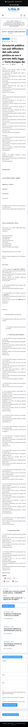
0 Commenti (15, 41)
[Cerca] (21, 15)
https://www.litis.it (6, 572)
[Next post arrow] (24, 598)
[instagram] (16, 5)
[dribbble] (14, 5)
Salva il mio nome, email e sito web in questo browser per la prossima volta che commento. (14, 693)
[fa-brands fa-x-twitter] (12, 5)
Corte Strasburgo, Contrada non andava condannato (13, 644)
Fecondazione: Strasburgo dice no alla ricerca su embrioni (12, 614)
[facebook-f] (10, 5)
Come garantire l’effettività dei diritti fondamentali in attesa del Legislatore (13, 629)
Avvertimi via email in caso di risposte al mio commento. (13, 697)
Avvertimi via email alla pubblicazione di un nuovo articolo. (13, 701)
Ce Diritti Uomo (6, 38)
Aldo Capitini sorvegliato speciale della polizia (16, 31)
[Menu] (2, 15)
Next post (5, 595)
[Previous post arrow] (24, 591)
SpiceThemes (14, 724)
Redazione (15, 38)
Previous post (6, 589)
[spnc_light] (24, 15)
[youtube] (17, 5)
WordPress (15, 723)
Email (3, 682)
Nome (3, 674)
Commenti (4, 660)
